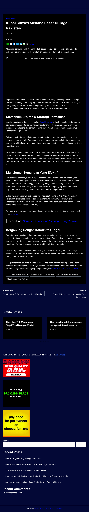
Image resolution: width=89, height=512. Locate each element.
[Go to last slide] (6, 328)
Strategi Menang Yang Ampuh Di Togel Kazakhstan (69, 294)
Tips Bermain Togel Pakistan (17, 279)
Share (31, 44)
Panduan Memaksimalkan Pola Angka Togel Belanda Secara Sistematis (36, 476)
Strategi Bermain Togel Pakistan (68, 274)
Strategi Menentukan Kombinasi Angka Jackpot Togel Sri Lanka (33, 482)
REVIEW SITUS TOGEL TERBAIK (65, 269)
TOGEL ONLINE (11, 19)
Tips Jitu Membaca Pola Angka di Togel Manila (25, 470)
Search (6, 441)
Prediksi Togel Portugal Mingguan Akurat (23, 458)
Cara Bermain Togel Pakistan (17, 274)
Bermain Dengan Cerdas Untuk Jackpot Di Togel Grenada (30, 464)
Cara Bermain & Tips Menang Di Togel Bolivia (51, 221)
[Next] (83, 328)
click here (60, 355)
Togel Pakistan (46, 122)
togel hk (14, 214)
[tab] (40, 341)
